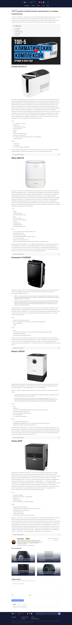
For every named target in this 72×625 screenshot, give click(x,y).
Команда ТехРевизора (34, 542)
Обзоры (33, 5)
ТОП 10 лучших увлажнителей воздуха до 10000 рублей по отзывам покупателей (48, 559)
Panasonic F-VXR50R (19, 31)
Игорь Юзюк (20, 538)
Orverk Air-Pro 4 (18, 28)
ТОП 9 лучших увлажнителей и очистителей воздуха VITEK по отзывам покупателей (23, 572)
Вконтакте (24, 545)
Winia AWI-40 (17, 30)
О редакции (14, 617)
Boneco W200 (17, 33)
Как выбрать (26, 5)
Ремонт (38, 5)
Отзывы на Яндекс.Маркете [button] (18, 154)
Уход (43, 5)
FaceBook (28, 545)
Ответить (24, 604)
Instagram (32, 545)
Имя (13, 595)
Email (30, 595)
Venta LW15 (17, 35)
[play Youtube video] (36, 51)
